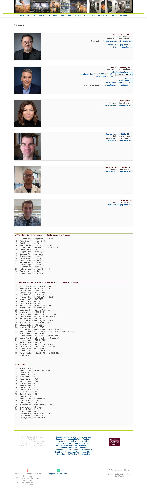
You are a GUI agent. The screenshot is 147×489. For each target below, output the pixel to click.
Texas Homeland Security (77, 452)
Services (31, 15)
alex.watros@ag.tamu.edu (120, 205)
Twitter (129, 78)
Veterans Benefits (67, 448)
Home (22, 15)
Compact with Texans (66, 437)
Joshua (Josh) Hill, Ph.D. (119, 134)
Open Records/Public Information (73, 454)
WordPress (119, 476)
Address (123, 15)
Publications (74, 15)
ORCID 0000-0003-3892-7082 (119, 83)
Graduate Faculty (89, 74)
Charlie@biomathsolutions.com (117, 85)
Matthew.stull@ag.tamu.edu (119, 172)
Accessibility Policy (78, 439)
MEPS (102, 74)
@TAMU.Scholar (126, 81)
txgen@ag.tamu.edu (58, 474)
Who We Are (44, 15)
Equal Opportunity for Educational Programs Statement (73, 444)
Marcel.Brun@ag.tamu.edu (120, 45)
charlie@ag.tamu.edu (122, 72)
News (63, 15)
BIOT (109, 74)
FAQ (113, 15)
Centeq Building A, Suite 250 (117, 41)
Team (55, 15)
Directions (89, 15)
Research (102, 15)
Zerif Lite (114, 474)
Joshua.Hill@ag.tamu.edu (120, 140)
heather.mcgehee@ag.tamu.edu (118, 105)
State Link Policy (67, 441)
